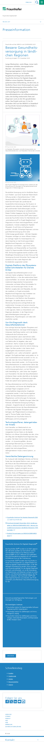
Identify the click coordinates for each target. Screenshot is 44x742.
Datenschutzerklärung (13, 726)
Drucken (10, 656)
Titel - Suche (36, 2)
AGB (6, 722)
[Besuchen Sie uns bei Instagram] (23, 701)
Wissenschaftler (13, 682)
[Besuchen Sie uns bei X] (11, 701)
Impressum (8, 724)
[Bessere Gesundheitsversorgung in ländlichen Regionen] (21, 167)
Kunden (10, 673)
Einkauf (7, 718)
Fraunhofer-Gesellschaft (10, 16)
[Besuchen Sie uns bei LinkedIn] (15, 701)
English (29, 2)
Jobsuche (8, 714)
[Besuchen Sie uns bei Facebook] (7, 701)
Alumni (10, 684)
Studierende (12, 676)
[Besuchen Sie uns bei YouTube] (19, 701)
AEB (6, 720)
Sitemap (7, 716)
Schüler (10, 679)
